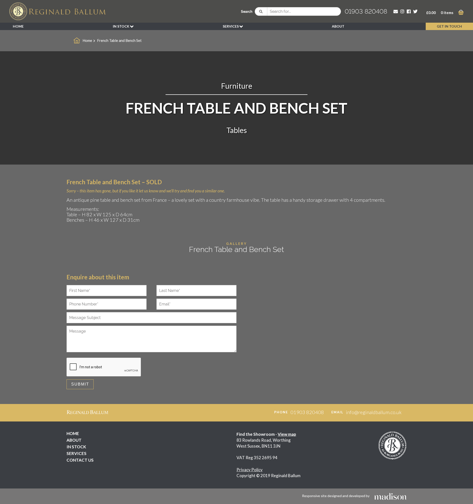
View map (287, 434)
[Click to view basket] (461, 13)
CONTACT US (80, 460)
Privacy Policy (249, 469)
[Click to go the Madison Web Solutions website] (390, 496)
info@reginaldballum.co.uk (374, 412)
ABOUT (338, 26)
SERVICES (231, 26)
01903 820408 (366, 11)
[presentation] (104, 367)
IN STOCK (121, 26)
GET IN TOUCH (449, 26)
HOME (18, 26)
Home (87, 40)
